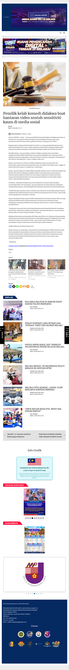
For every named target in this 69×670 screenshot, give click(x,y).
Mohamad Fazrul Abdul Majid (37, 328)
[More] (27, 286)
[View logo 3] (30, 593)
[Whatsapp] (17, 286)
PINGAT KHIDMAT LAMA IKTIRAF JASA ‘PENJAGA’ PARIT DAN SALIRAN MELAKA (43, 324)
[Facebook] (10, 286)
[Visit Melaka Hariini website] (34, 46)
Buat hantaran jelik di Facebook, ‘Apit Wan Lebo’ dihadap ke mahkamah (36, 272)
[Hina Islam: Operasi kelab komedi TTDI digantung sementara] (56, 264)
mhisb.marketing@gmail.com (16, 622)
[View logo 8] (40, 593)
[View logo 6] (36, 593)
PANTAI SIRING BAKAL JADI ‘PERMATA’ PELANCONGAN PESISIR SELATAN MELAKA (44, 346)
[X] (13, 286)
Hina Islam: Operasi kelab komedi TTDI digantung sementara (56, 272)
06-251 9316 (10, 620)
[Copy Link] (20, 286)
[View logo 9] (42, 593)
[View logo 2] (28, 593)
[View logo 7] (38, 593)
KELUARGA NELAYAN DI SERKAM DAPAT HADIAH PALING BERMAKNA (43, 303)
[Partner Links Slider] (34, 574)
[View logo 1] (26, 593)
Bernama (10, 126)
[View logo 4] (32, 593)
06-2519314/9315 (11, 618)
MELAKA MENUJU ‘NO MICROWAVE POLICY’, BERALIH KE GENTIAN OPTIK (45, 367)
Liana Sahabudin (34, 307)
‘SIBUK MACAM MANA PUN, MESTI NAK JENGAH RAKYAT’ (43, 410)
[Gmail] (24, 286)
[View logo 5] (34, 593)
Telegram (22, 246)
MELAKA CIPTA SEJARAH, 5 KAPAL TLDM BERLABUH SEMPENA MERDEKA (44, 388)
